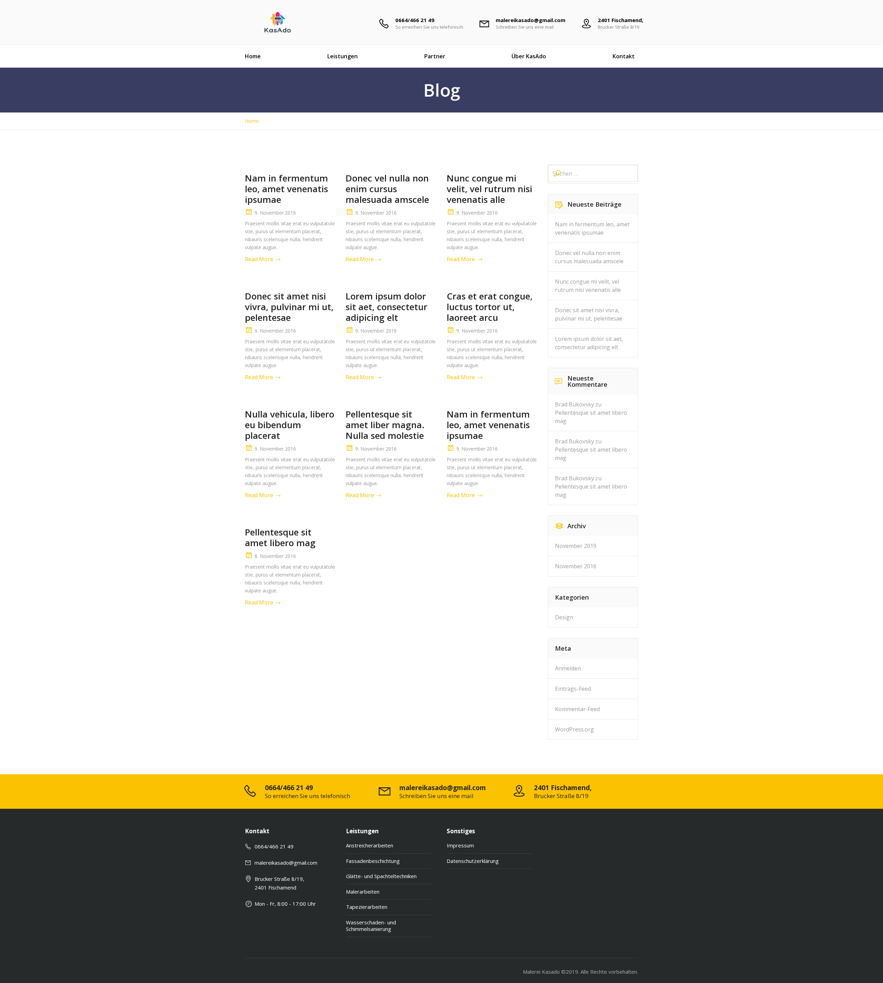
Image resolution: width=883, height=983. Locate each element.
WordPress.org (574, 729)
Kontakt (624, 56)
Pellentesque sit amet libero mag (280, 537)
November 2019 (575, 546)
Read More (259, 259)
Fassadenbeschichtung (373, 860)
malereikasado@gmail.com (286, 862)
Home (253, 56)
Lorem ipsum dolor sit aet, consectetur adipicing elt (386, 307)
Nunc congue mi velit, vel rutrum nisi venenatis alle (489, 189)
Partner (434, 56)
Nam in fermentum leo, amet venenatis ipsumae (286, 189)
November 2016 (575, 566)
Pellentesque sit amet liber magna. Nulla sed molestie (385, 425)
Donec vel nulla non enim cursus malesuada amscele (387, 189)
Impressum (460, 845)
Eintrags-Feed (573, 688)
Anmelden (568, 668)
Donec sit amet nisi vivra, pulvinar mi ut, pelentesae (289, 307)
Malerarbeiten (362, 891)
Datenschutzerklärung (473, 860)
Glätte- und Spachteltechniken (381, 876)
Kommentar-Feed (577, 709)
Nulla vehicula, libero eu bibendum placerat (289, 425)
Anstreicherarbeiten (369, 845)
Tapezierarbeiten (366, 906)
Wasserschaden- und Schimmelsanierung (371, 926)
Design (564, 617)
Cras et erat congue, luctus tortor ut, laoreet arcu (490, 307)
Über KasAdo (529, 56)
